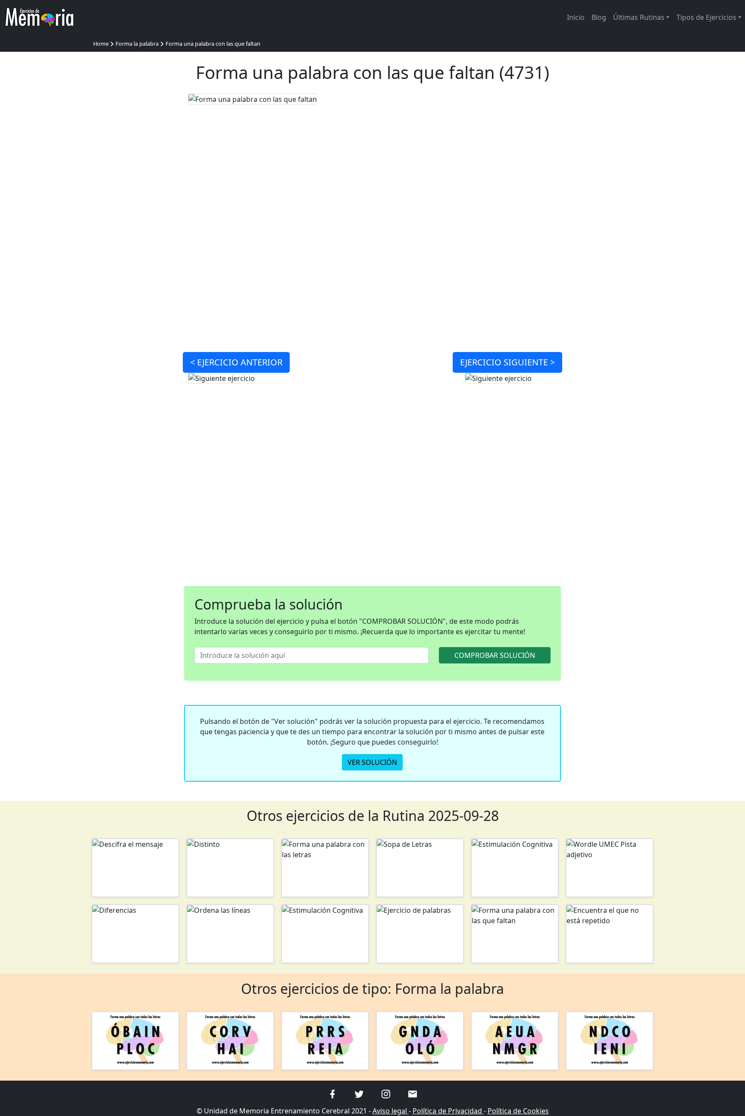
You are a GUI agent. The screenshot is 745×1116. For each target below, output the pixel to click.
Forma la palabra (137, 43)
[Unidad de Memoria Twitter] (359, 1093)
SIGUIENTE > (507, 362)
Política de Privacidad (448, 1111)
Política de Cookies (518, 1111)
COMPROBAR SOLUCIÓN (494, 655)
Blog (599, 17)
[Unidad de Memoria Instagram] (386, 1093)
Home (101, 43)
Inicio (576, 17)
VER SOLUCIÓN (372, 762)
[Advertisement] (135, 222)
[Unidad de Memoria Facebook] (332, 1093)
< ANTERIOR (236, 362)
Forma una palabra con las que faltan (213, 43)
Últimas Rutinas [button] (638, 17)
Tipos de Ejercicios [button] (706, 17)
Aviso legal (390, 1111)
